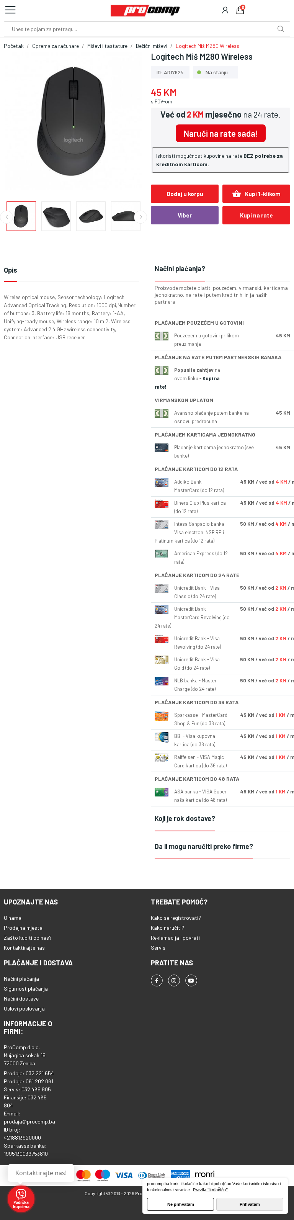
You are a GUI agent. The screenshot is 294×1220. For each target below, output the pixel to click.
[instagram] (174, 980)
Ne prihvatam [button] (180, 1204)
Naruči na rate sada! (220, 133)
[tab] (222, 269)
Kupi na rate (256, 215)
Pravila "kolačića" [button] (210, 1189)
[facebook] (157, 980)
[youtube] (191, 980)
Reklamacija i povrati (175, 937)
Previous (21, 122)
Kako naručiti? (167, 927)
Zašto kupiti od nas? (28, 937)
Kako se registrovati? (176, 917)
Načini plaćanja (21, 978)
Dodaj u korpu (185, 193)
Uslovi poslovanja (24, 1008)
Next (125, 122)
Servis (158, 947)
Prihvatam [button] (250, 1204)
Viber (185, 215)
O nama (12, 917)
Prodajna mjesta (23, 927)
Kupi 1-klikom (256, 193)
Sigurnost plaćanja (26, 988)
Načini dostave (21, 998)
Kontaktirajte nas (24, 947)
